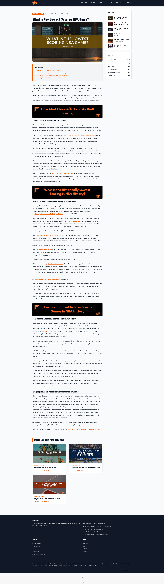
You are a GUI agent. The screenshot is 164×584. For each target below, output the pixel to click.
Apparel (99, 3)
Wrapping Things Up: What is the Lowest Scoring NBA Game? (53, 78)
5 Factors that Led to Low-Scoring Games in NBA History (52, 75)
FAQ (82, 3)
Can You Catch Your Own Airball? (121, 34)
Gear (86, 3)
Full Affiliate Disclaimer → (91, 565)
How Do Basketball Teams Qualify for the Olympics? (121, 23)
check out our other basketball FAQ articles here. (83, 429)
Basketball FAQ (38, 13)
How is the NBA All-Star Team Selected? (120, 18)
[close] (82, 577)
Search (129, 3)
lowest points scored (73, 221)
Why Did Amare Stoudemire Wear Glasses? (47, 499)
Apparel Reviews (36, 551)
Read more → (46, 470)
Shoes (93, 3)
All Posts (114, 3)
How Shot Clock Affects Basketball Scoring (48, 70)
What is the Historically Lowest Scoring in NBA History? (51, 73)
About (122, 3)
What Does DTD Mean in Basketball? (121, 29)
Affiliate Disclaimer (88, 549)
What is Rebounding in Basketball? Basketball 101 (85, 467)
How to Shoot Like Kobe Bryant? (120, 45)
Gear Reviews (36, 546)
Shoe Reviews (36, 549)
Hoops (107, 3)
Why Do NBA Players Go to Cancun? (45, 467)
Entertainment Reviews (38, 554)
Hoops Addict (35, 520)
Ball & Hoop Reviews (37, 557)
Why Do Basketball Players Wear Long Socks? (121, 40)
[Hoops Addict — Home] (39, 3)
